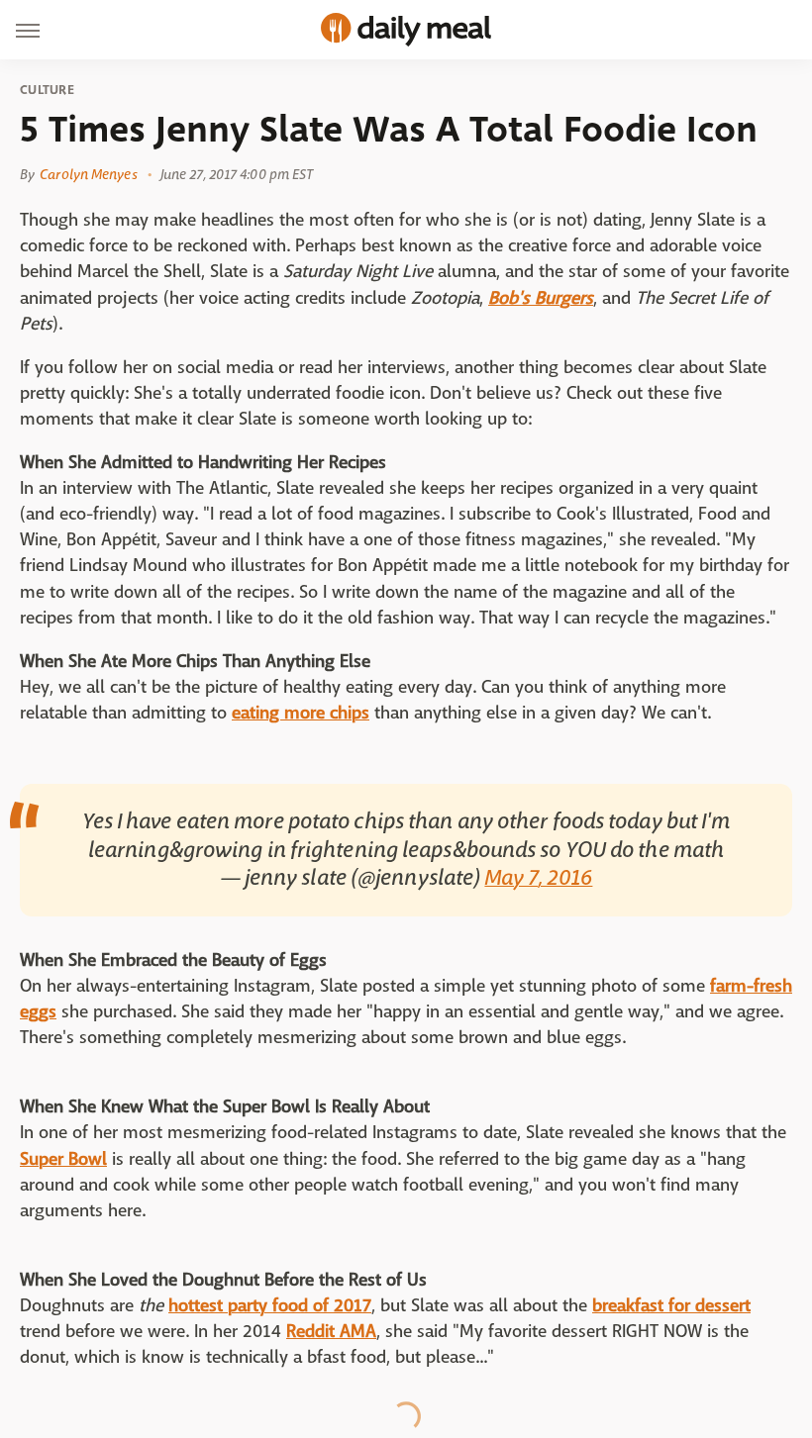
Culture (47, 90)
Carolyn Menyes (88, 174)
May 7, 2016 (538, 878)
